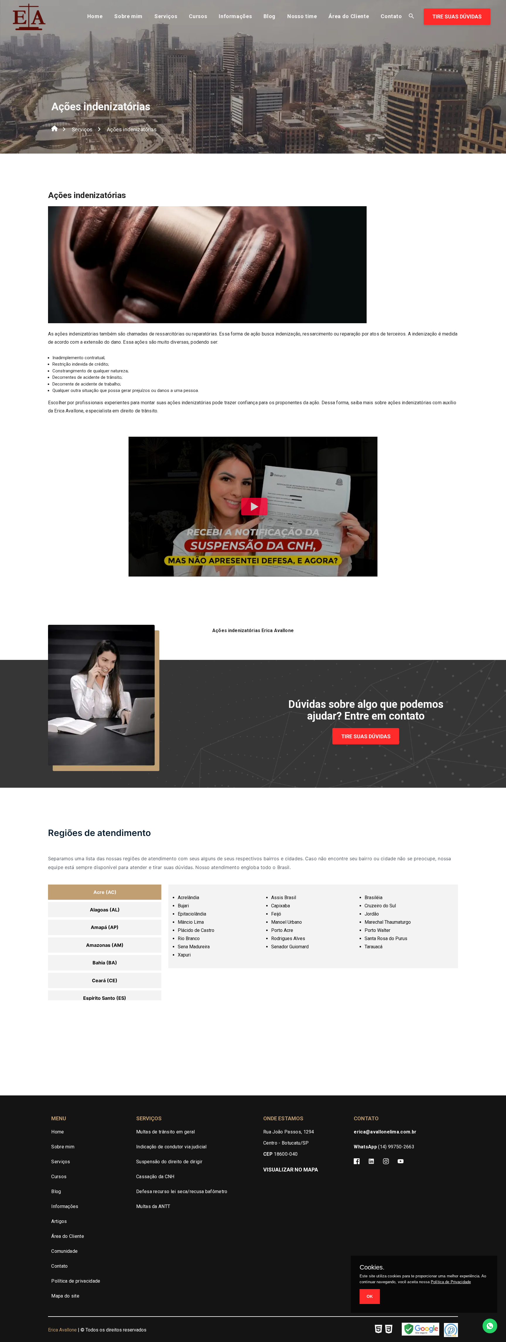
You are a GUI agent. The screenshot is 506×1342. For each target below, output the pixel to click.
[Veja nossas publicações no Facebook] (357, 1162)
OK (370, 1296)
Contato (391, 16)
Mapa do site (65, 1296)
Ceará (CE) (104, 980)
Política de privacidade (75, 1281)
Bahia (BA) (105, 963)
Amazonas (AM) (105, 945)
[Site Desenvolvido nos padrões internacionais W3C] (388, 1330)
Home (95, 16)
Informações (235, 16)
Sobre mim (128, 16)
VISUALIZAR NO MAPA (290, 1169)
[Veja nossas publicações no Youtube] (401, 1162)
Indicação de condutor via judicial (171, 1147)
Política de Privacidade (451, 1282)
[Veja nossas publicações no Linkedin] (371, 1162)
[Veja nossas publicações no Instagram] (386, 1162)
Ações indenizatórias (132, 129)
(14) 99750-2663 (384, 1147)
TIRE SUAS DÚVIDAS (457, 16)
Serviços (165, 16)
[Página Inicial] (54, 130)
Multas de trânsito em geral (165, 1132)
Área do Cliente (349, 16)
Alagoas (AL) (105, 910)
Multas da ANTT (153, 1206)
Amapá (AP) (105, 927)
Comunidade (64, 1251)
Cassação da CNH (155, 1176)
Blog (270, 16)
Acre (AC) (105, 892)
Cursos (198, 16)
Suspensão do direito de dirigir (169, 1161)
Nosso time (302, 16)
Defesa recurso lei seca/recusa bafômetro (182, 1191)
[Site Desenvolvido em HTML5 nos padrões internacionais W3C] (378, 1330)
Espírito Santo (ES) (104, 998)
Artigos (59, 1221)
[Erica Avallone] (29, 25)
